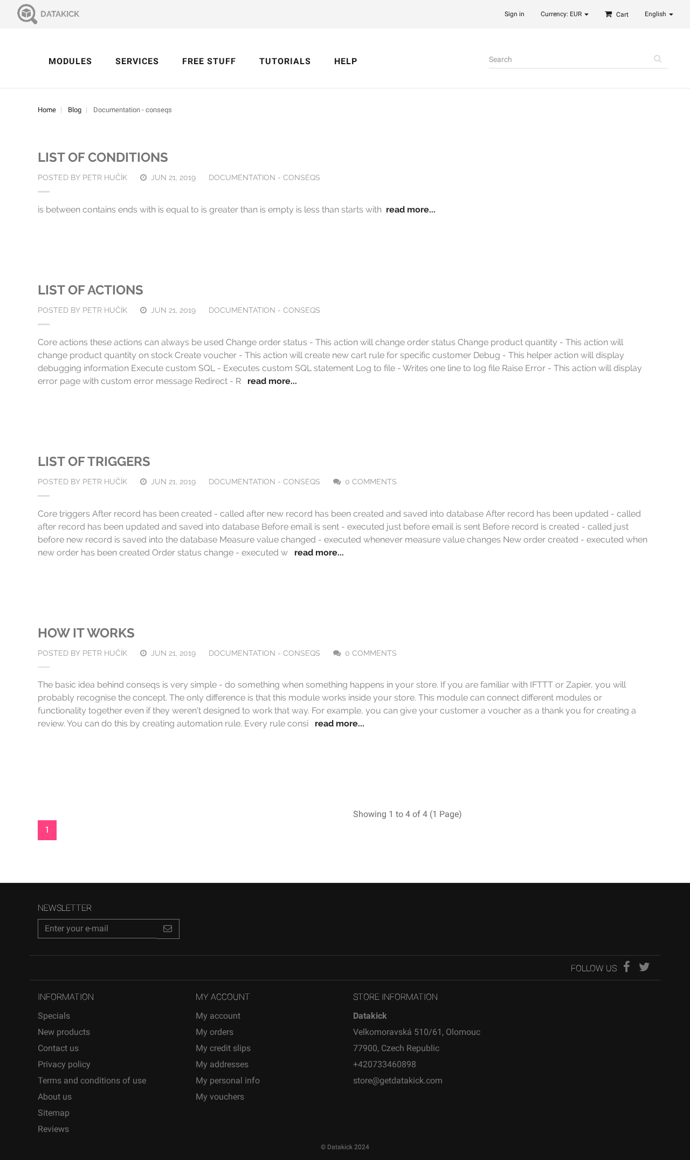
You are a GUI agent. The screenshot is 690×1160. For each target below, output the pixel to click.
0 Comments (371, 481)
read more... (411, 209)
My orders (214, 1032)
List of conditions (103, 157)
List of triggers (94, 461)
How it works (86, 633)
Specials (54, 1016)
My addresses (222, 1064)
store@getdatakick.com (398, 1080)
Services (137, 61)
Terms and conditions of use (92, 1080)
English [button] (656, 14)
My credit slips (223, 1048)
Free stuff (209, 61)
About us (55, 1097)
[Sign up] (168, 929)
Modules (70, 61)
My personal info (228, 1080)
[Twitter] (644, 968)
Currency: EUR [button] (562, 14)
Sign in (515, 14)
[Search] (658, 59)
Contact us (58, 1048)
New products (64, 1032)
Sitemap (54, 1113)
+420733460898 (384, 1064)
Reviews (53, 1129)
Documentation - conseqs (264, 177)
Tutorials (285, 61)
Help (345, 61)
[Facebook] (628, 968)
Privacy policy (64, 1064)
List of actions (90, 290)
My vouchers (220, 1097)
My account (218, 1016)
